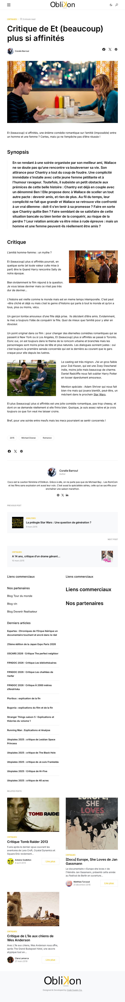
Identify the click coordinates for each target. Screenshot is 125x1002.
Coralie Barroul (22, 51)
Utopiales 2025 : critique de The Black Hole (31, 752)
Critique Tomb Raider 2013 (27, 842)
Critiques (12, 19)
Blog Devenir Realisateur (22, 611)
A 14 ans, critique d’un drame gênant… (36, 556)
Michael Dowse (28, 438)
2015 (12, 438)
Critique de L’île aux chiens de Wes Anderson (30, 938)
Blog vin (12, 603)
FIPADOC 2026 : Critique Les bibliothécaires (31, 662)
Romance (47, 438)
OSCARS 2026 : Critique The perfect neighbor (32, 653)
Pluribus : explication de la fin (24, 698)
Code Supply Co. (74, 990)
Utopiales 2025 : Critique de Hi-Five (27, 771)
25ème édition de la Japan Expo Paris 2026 (31, 644)
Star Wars (99, 394)
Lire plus (50, 861)
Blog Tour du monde (19, 595)
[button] (8, 5)
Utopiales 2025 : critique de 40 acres (28, 780)
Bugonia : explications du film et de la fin (30, 707)
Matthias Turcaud (82, 882)
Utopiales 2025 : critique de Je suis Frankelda (33, 761)
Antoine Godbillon (23, 860)
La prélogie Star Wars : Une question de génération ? (58, 522)
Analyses (30, 518)
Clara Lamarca (22, 958)
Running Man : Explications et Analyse (28, 730)
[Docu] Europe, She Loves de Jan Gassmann (91, 862)
